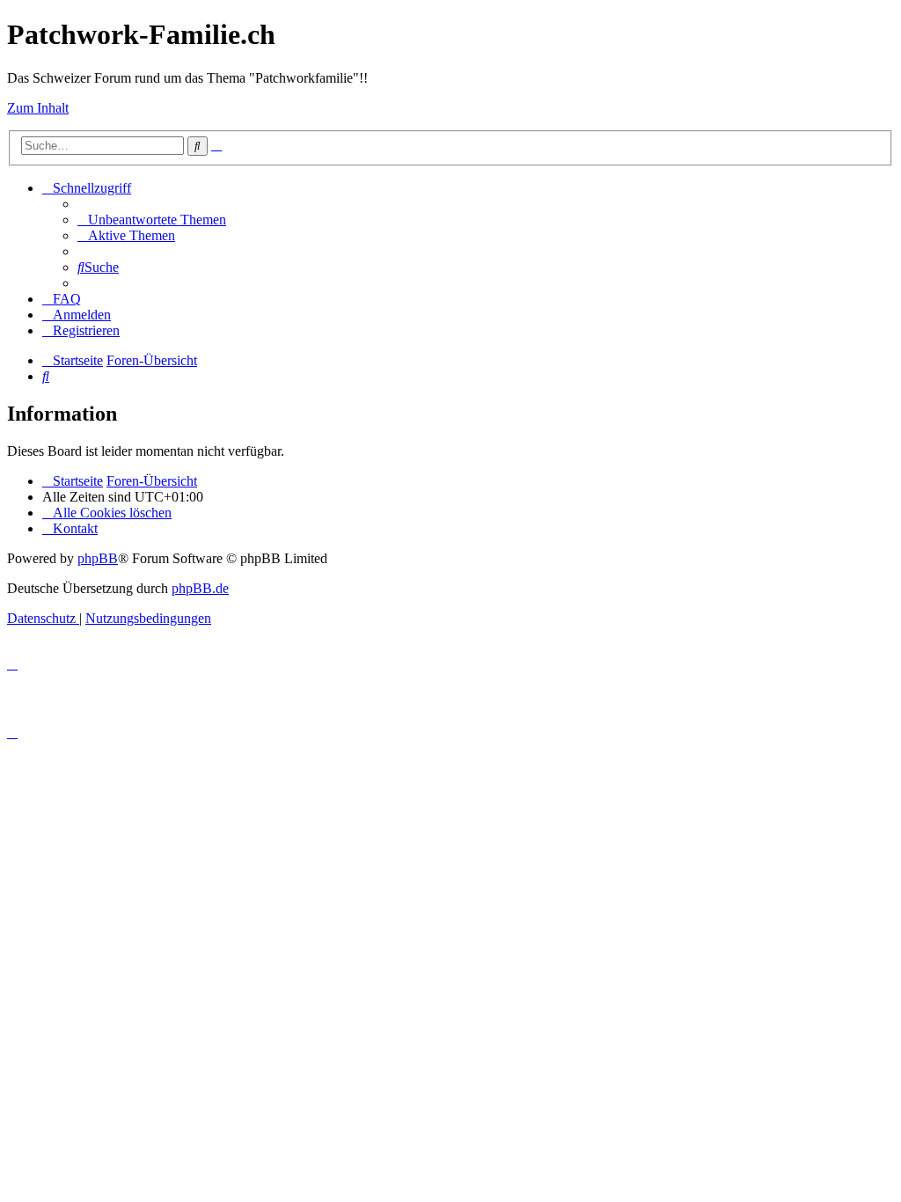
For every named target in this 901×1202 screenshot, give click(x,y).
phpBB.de (200, 588)
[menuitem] (151, 219)
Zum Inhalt (38, 107)
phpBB (97, 558)
